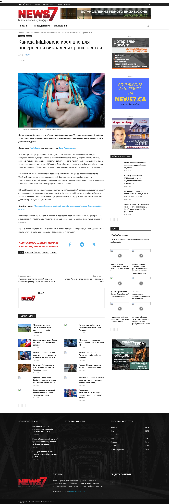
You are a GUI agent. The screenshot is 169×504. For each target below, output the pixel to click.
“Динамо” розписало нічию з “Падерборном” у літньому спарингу (119, 294)
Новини (29, 33)
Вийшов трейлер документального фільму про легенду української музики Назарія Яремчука (139, 268)
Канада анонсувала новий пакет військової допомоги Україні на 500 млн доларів (44, 354)
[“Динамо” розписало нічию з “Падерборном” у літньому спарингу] (119, 283)
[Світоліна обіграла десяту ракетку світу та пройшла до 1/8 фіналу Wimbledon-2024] (141, 308)
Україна (53, 252)
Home (126, 235)
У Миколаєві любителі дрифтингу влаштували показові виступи (119, 319)
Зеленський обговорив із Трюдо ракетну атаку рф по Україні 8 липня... (44, 367)
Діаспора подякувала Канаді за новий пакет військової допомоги (45, 342)
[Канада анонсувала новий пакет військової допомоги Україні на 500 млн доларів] (24, 355)
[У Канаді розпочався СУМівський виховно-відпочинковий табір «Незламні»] (24, 328)
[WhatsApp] (56, 67)
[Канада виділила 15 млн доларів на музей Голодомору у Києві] (24, 455)
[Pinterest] (51, 67)
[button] (148, 26)
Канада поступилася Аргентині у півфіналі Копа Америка (90, 354)
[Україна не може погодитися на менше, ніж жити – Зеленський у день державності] (119, 255)
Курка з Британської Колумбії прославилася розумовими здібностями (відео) (91, 379)
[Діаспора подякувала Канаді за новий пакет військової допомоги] (24, 343)
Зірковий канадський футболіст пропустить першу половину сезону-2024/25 (45, 379)
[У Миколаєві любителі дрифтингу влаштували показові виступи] (119, 308)
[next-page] (23, 405)
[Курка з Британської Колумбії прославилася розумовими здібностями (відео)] (70, 380)
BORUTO (113, 239)
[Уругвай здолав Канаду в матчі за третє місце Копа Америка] (70, 328)
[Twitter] (149, 4)
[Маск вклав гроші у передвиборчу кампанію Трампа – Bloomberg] (24, 429)
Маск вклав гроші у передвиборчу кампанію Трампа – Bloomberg (42, 429)
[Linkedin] (62, 67)
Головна (21, 33)
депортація (29, 252)
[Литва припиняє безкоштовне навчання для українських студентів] (116, 166)
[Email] (74, 67)
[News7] (28, 298)
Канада (28, 36)
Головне (37, 33)
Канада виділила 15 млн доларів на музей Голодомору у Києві (45, 454)
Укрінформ (35, 148)
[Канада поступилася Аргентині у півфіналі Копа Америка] (70, 355)
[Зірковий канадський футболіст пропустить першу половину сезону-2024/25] (24, 380)
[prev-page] (20, 405)
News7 (27, 55)
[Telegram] (68, 67)
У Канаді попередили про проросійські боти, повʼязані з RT (91, 342)
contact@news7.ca (77, 491)
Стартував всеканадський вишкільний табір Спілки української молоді (44, 392)
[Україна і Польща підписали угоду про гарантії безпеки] (70, 368)
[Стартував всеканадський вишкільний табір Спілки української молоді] (24, 393)
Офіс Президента (67, 148)
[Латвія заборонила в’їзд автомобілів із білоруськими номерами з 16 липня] (116, 194)
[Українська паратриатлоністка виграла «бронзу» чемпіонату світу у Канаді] (70, 393)
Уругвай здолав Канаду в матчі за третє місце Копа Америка (90, 327)
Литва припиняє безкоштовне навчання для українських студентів (136, 165)
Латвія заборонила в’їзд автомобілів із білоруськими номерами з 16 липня (136, 193)
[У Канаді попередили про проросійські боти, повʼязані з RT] (70, 343)
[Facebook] (145, 4)
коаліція (45, 252)
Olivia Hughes (115, 235)
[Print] (79, 67)
